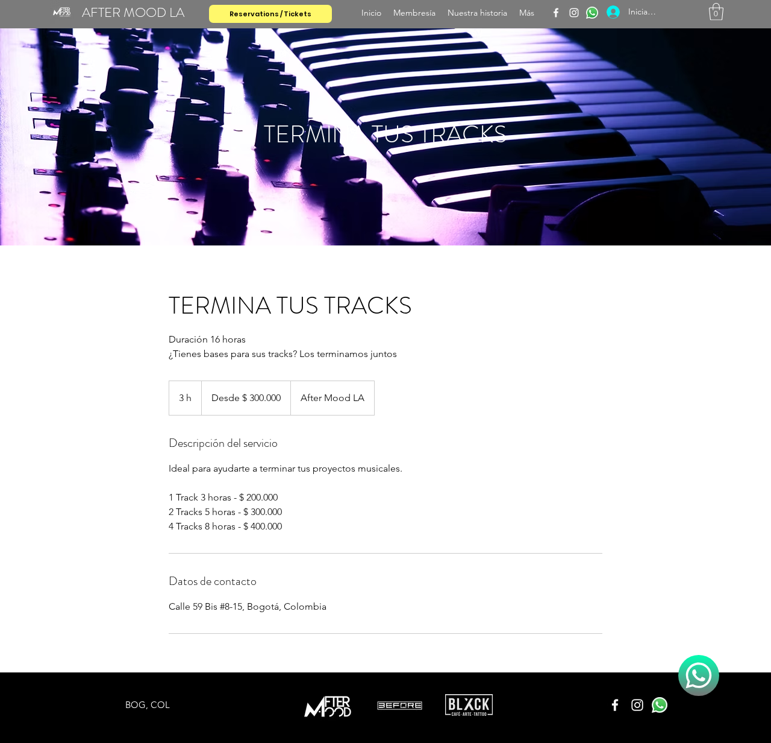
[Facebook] (556, 13)
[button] (716, 12)
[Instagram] (574, 13)
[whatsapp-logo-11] (592, 13)
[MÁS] (698, 675)
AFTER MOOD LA (133, 12)
